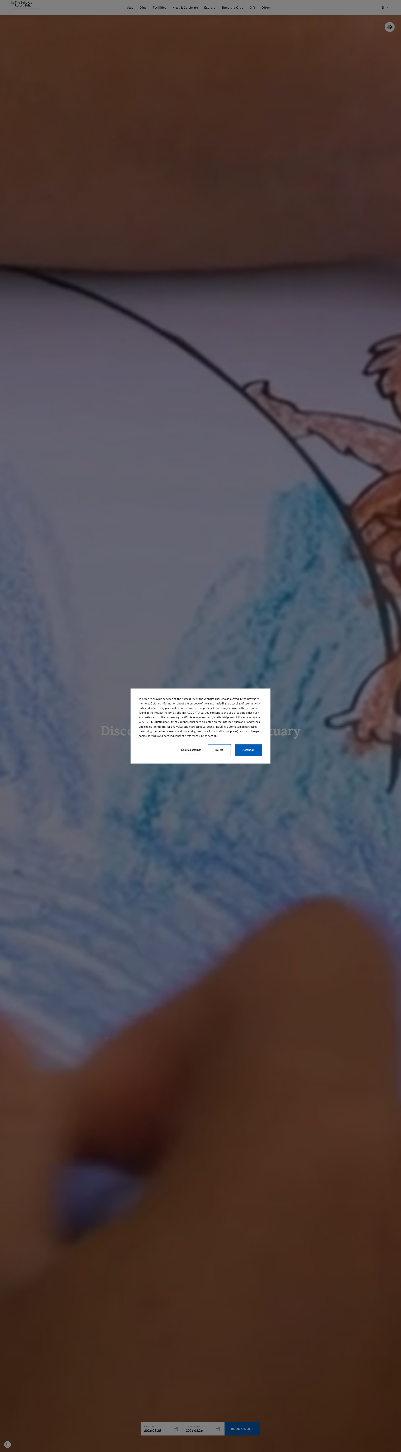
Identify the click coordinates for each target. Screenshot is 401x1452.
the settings (210, 735)
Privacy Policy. (163, 712)
